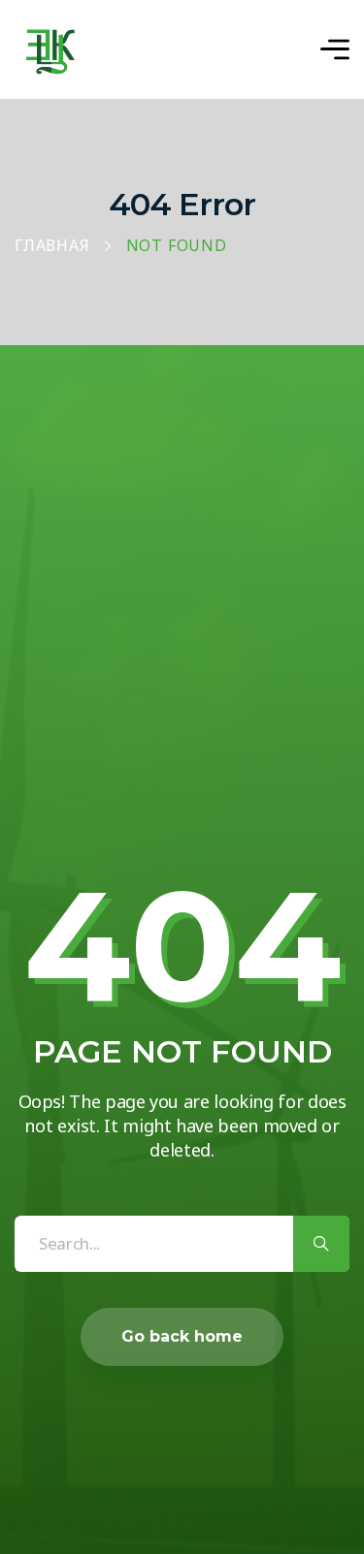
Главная (52, 246)
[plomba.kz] (50, 49)
